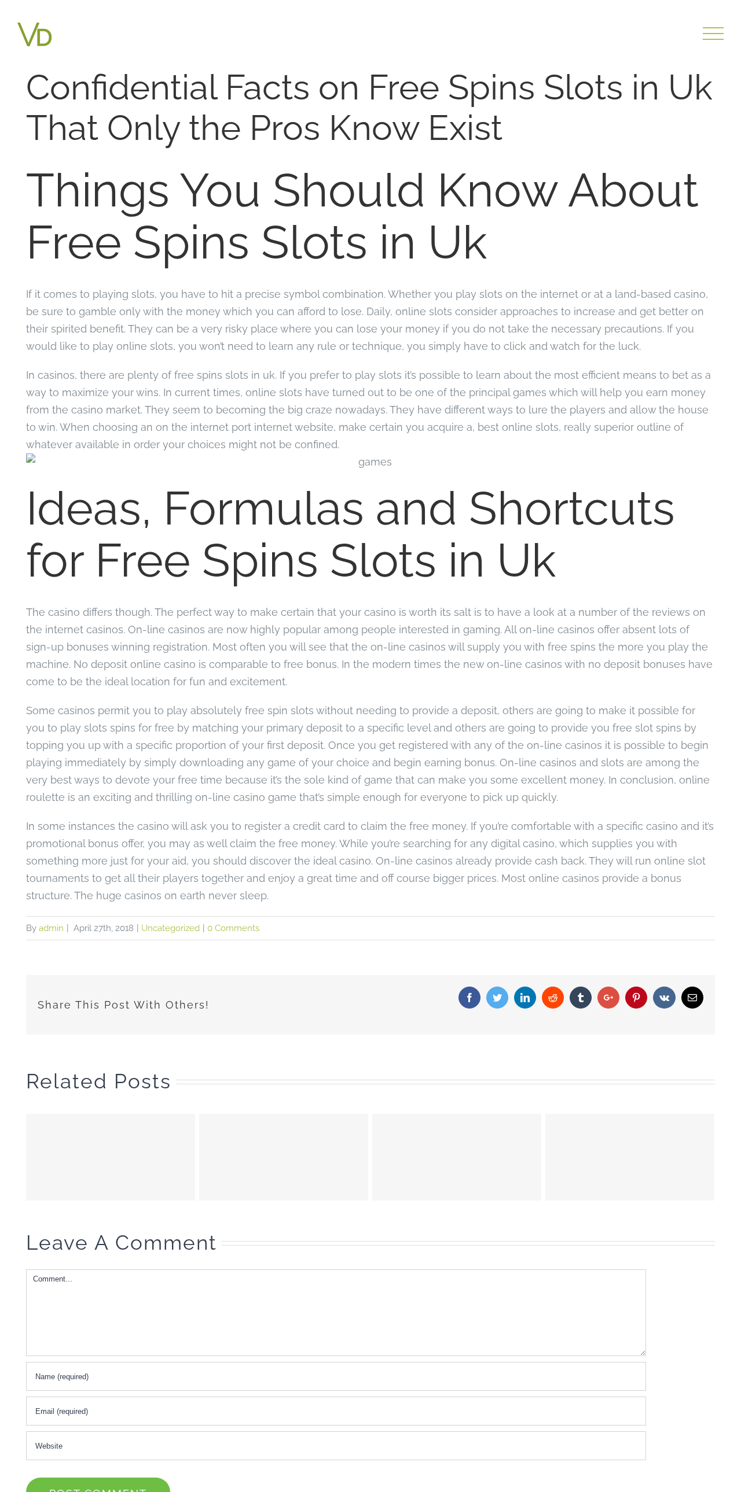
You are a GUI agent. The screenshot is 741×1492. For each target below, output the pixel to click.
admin (51, 928)
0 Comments (233, 928)
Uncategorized (170, 928)
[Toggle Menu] (713, 33)
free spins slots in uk (224, 375)
